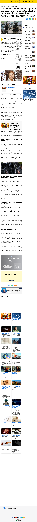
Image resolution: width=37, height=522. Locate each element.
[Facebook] (26, 1)
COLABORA (11, 280)
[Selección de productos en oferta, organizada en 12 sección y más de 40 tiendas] (11, 256)
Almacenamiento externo (7, 265)
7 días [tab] (27, 27)
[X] (14, 517)
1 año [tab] (33, 27)
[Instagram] (32, 1)
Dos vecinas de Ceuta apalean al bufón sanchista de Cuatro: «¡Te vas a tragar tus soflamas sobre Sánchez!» (28, 48)
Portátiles (6, 267)
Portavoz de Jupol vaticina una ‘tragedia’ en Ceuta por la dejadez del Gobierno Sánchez (28, 43)
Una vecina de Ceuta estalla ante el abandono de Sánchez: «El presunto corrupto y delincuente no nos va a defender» (28, 61)
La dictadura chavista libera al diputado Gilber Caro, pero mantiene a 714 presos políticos (18, 50)
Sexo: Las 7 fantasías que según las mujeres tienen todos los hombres (28, 52)
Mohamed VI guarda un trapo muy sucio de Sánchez (28, 34)
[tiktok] (17, 517)
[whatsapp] (22, 517)
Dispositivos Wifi (5, 266)
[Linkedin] (29, 19)
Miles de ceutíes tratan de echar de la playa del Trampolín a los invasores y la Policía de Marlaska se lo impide (28, 57)
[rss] (24, 517)
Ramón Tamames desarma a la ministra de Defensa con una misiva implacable (28, 31)
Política (4, 4)
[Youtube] (29, 1)
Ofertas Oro (16, 265)
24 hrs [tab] (24, 27)
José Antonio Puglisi (11, 288)
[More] (35, 19)
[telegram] (21, 517)
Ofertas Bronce (17, 267)
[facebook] (12, 517)
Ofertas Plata (17, 266)
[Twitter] (27, 19)
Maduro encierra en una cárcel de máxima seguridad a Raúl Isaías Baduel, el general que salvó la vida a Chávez (18, 65)
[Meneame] (33, 19)
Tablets (9, 267)
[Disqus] (11, 469)
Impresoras (10, 266)
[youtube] (16, 517)
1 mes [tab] (30, 27)
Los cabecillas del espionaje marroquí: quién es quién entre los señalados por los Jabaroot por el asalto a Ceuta (28, 67)
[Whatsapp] (30, 19)
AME (35, 1)
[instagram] (19, 517)
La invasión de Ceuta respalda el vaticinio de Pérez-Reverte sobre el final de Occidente (28, 71)
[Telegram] (32, 19)
